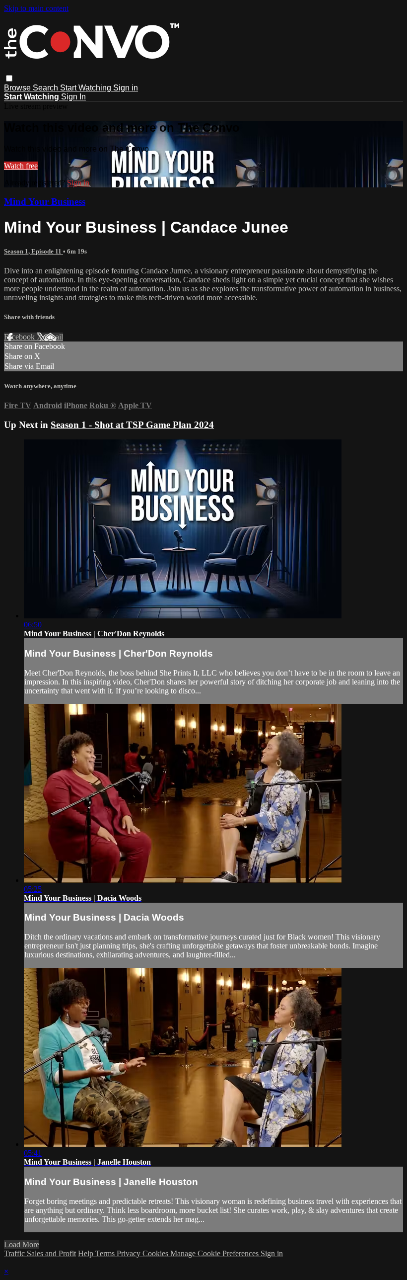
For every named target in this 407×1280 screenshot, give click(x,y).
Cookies (156, 1253)
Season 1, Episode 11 (33, 251)
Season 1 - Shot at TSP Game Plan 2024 (132, 425)
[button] (9, 78)
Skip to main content (36, 8)
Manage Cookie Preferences (215, 1253)
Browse (18, 88)
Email (54, 337)
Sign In (73, 96)
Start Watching (86, 88)
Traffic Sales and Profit (40, 1253)
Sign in (125, 88)
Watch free (21, 166)
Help (86, 1253)
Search (46, 88)
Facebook (20, 337)
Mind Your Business (44, 201)
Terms (106, 1253)
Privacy (129, 1253)
